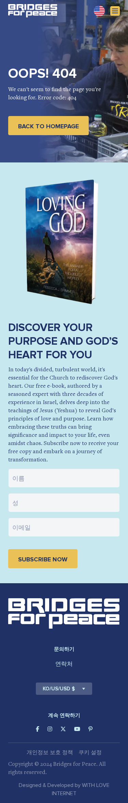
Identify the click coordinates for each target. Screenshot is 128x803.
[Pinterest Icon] (90, 729)
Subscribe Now (43, 559)
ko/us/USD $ (59, 689)
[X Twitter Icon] (63, 729)
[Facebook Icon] (37, 729)
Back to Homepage (48, 126)
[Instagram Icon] (49, 729)
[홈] (32, 10)
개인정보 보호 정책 (50, 752)
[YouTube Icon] (77, 729)
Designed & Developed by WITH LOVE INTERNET (64, 789)
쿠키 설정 (90, 752)
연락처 (64, 664)
